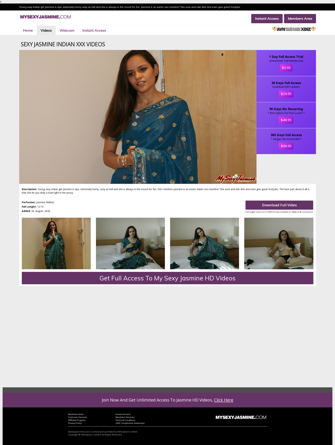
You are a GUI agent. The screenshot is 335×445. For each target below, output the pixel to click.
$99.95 (286, 146)
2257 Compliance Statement (130, 423)
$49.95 (286, 120)
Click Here (223, 400)
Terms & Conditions (125, 420)
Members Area (300, 18)
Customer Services (77, 417)
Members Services (125, 417)
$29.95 (286, 93)
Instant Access (267, 18)
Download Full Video (279, 205)
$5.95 (286, 67)
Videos (46, 30)
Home (28, 30)
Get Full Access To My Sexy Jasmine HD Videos (167, 278)
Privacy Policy (75, 423)
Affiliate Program (76, 420)
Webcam (67, 30)
